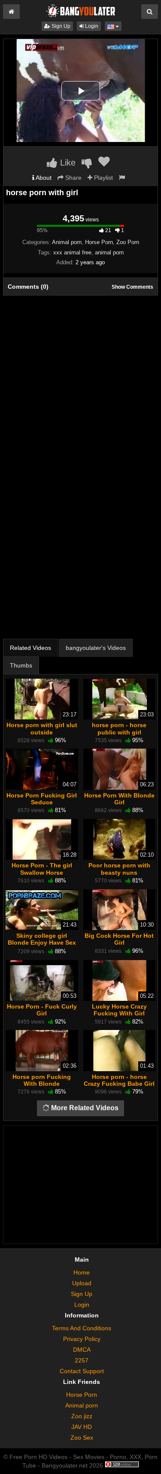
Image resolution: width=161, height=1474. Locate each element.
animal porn (109, 252)
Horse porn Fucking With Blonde (41, 1080)
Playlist (102, 177)
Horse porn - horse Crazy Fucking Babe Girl (119, 1080)
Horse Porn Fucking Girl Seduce (41, 799)
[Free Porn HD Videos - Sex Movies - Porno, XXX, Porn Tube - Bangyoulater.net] (81, 10)
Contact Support (82, 1371)
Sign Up (60, 26)
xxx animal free (72, 252)
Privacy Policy (81, 1338)
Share (73, 177)
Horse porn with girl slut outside (41, 728)
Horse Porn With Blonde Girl (119, 799)
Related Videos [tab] (30, 647)
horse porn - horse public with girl (119, 728)
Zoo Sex (81, 1437)
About (43, 177)
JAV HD (81, 1426)
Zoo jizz (81, 1416)
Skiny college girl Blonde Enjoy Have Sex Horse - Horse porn (42, 942)
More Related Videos (83, 1108)
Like (67, 162)
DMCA (82, 1349)
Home (81, 1272)
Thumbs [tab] (21, 665)
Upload (81, 1283)
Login (91, 26)
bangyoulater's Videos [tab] (96, 647)
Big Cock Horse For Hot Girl (119, 939)
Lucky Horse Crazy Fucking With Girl (119, 1010)
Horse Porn (99, 242)
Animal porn (67, 242)
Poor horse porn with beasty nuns (119, 869)
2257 (81, 1360)
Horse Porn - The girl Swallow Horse (42, 869)
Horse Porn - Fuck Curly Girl (42, 1010)
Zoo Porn (127, 242)
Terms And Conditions (81, 1328)
